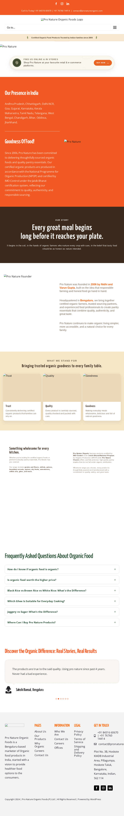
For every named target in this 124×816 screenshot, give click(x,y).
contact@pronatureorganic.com (88, 10)
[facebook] (96, 788)
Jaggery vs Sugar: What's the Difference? (32, 611)
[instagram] (103, 788)
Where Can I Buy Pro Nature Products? (31, 622)
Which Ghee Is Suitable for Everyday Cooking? (36, 601)
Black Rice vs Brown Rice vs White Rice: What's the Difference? (46, 590)
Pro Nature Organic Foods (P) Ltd (38, 799)
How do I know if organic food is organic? (32, 569)
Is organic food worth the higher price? (31, 579)
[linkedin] (110, 788)
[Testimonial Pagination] (56, 698)
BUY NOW (103, 62)
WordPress (95, 799)
